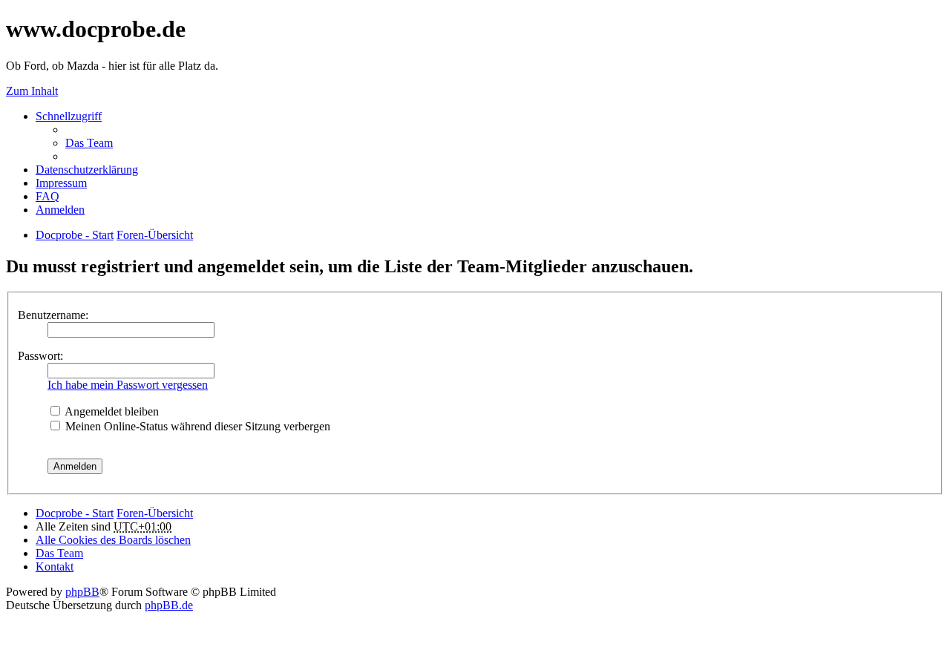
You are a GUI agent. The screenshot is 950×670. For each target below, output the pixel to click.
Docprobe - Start (75, 513)
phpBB (82, 591)
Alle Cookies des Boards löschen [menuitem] (113, 539)
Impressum (61, 183)
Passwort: (40, 355)
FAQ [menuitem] (47, 196)
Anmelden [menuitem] (60, 209)
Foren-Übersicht (155, 513)
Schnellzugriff (69, 116)
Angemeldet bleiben (110, 411)
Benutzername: (53, 315)
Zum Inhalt (32, 91)
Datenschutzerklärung (87, 169)
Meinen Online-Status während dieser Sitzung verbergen (196, 426)
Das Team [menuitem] (89, 143)
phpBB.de (169, 605)
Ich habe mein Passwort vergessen (128, 384)
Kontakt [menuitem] (54, 566)
